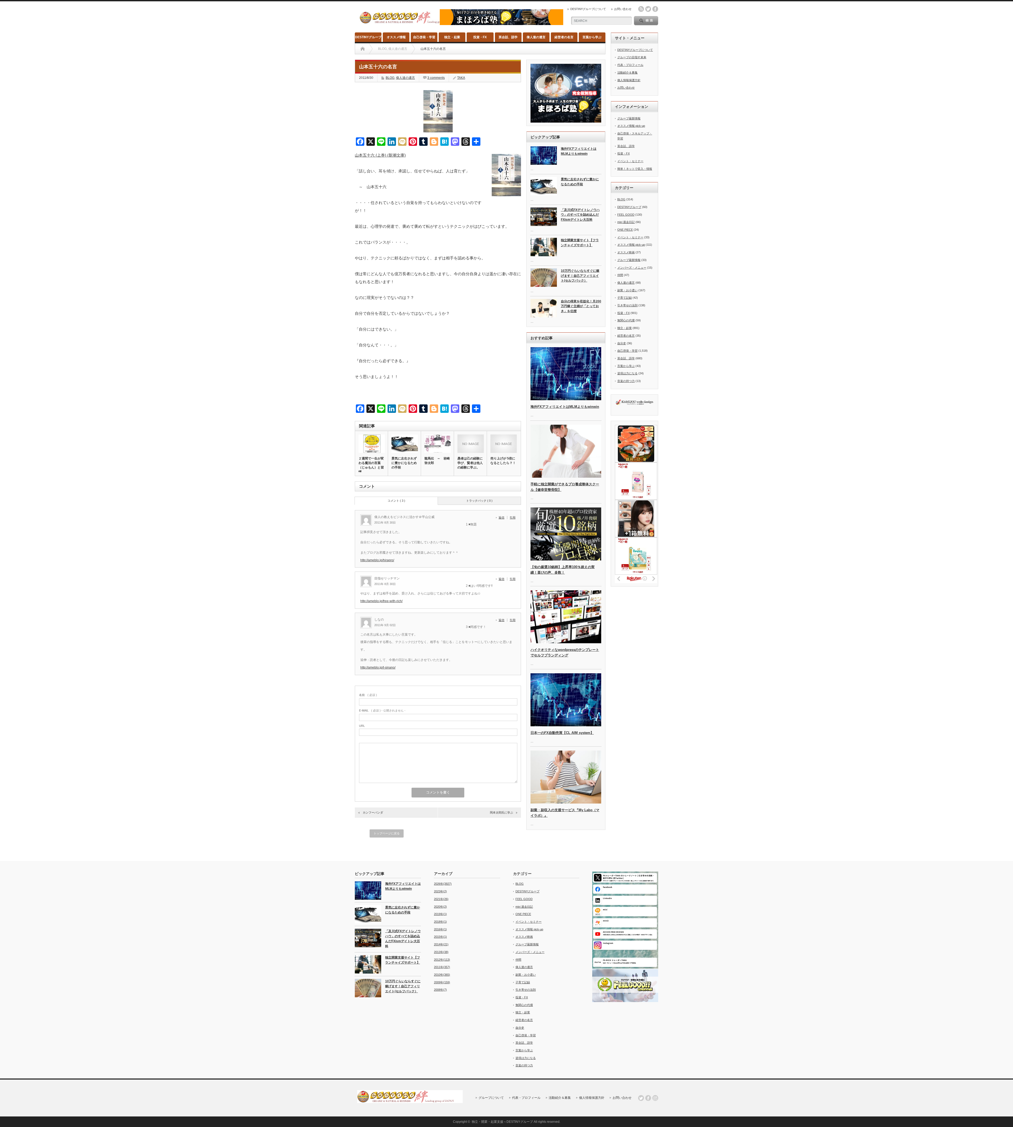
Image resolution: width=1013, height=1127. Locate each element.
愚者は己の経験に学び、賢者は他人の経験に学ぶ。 (470, 463)
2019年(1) (440, 914)
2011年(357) (442, 967)
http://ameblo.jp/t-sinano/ (377, 667)
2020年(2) (440, 906)
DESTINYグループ (368, 37)
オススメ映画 (626, 252)
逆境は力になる (627, 373)
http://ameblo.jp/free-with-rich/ (381, 601)
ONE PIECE (625, 229)
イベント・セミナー (630, 161)
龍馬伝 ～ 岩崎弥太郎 (437, 461)
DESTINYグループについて (588, 9)
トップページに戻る (387, 833)
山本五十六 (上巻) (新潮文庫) (380, 155)
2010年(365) (442, 974)
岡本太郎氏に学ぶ (501, 812)
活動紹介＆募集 (627, 72)
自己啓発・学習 (424, 37)
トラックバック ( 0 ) (479, 500)
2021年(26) (441, 899)
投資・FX (480, 37)
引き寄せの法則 (627, 305)
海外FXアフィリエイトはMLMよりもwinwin (578, 151)
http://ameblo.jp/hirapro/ (377, 560)
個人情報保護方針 (629, 80)
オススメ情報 (396, 37)
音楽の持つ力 (626, 381)
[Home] (362, 48)
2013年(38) (441, 952)
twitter (648, 9)
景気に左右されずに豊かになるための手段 (404, 463)
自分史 (621, 343)
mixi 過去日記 (626, 222)
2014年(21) (441, 944)
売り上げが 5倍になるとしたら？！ (503, 461)
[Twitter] (641, 1098)
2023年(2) (440, 891)
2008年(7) (440, 989)
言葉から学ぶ (591, 37)
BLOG (390, 78)
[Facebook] (648, 1098)
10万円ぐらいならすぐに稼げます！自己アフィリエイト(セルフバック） (580, 275)
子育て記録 (624, 297)
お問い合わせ (623, 9)
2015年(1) (440, 936)
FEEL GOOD (625, 214)
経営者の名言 (564, 37)
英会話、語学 (508, 37)
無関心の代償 (626, 320)
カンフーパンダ (373, 812)
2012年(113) (442, 959)
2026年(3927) (443, 883)
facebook (655, 9)
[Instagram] (655, 1098)
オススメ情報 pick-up (631, 125)
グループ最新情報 (629, 118)
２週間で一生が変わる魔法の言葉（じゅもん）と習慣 (371, 465)
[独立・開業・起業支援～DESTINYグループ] (412, 21)
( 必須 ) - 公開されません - (382, 710)
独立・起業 (452, 37)
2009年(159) (442, 982)
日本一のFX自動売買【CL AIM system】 (562, 733)
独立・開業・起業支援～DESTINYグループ (502, 1122)
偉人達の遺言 (536, 37)
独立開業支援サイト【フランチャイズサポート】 (580, 242)
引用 (512, 517)
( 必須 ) (368, 694)
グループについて (491, 1098)
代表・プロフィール (630, 64)
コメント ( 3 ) (396, 500)
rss (641, 9)
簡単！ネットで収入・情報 (634, 168)
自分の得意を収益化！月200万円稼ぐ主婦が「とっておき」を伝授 (581, 306)
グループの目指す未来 (631, 57)
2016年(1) (440, 929)
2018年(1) (440, 921)
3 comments (436, 78)
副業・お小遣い (627, 290)
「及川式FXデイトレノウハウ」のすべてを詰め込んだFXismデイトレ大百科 (580, 214)
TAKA (461, 78)
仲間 (620, 275)
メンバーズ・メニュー (631, 267)
